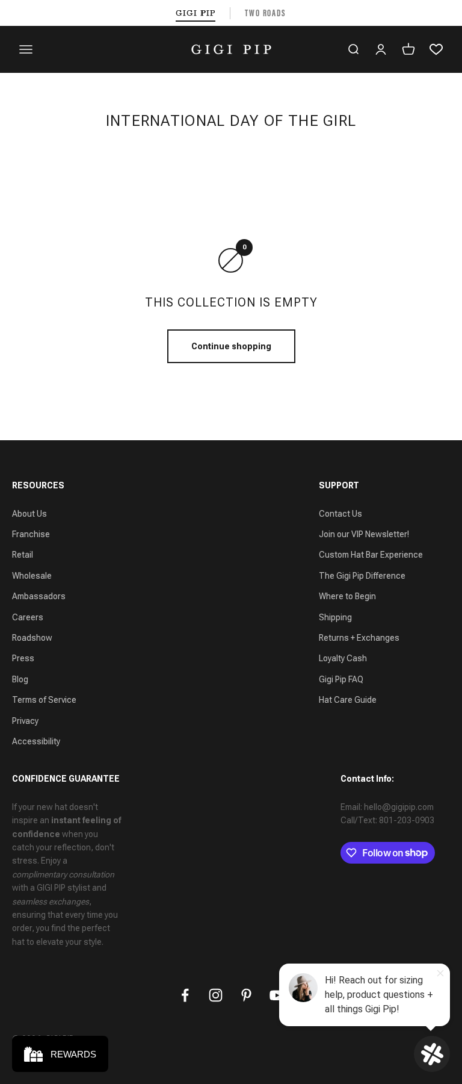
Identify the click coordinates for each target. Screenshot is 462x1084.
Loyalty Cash (343, 658)
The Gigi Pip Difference (362, 576)
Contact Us (340, 514)
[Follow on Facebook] (185, 995)
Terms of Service (44, 700)
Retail (22, 554)
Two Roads (265, 13)
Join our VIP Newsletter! (364, 534)
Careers (27, 617)
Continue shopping (231, 346)
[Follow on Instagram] (216, 995)
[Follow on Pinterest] (246, 995)
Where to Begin (347, 596)
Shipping (335, 617)
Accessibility (36, 741)
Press (23, 658)
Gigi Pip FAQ (341, 679)
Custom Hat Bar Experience (371, 554)
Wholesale (32, 576)
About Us (29, 514)
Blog (20, 679)
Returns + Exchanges (359, 638)
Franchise (31, 534)
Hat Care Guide (348, 700)
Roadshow (32, 638)
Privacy (25, 721)
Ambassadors (39, 596)
